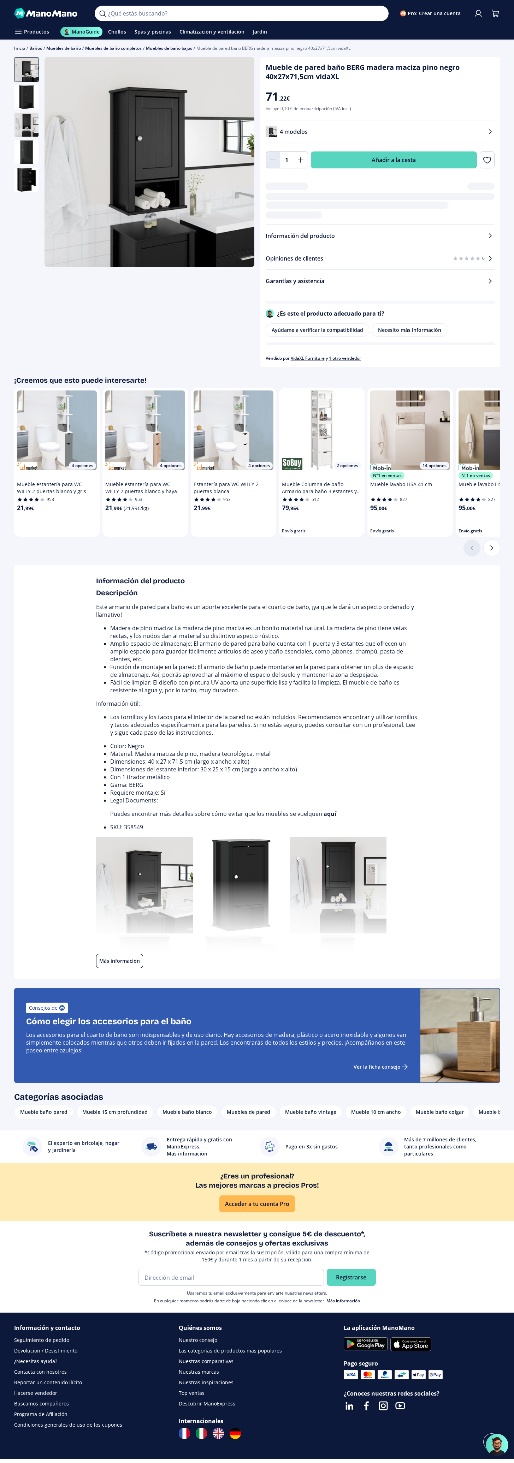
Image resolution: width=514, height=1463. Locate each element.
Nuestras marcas (199, 1371)
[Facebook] (366, 1405)
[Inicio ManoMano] (49, 13)
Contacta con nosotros (40, 1371)
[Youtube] (400, 1405)
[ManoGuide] (497, 1445)
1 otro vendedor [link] (345, 358)
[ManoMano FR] (184, 1433)
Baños (35, 48)
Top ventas (192, 1393)
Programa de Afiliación (40, 1414)
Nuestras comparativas (206, 1361)
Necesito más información (409, 330)
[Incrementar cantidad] (301, 159)
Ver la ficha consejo (377, 1066)
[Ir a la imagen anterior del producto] (58, 163)
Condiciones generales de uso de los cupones (68, 1424)
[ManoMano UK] (218, 1433)
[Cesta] (495, 13)
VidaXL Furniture (308, 358)
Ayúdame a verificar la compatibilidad (317, 330)
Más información (343, 1301)
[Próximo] (491, 547)
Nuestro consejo (198, 1340)
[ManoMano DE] (235, 1433)
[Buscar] (102, 13)
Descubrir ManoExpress (207, 1403)
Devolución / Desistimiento (45, 1350)
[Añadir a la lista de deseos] (487, 159)
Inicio (19, 48)
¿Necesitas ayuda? (35, 1361)
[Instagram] (383, 1405)
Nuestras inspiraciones (206, 1382)
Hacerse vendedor (35, 1393)
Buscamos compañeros (41, 1403)
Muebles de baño (63, 48)
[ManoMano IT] (201, 1433)
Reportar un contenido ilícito (48, 1382)
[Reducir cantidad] (273, 159)
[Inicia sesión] (478, 13)
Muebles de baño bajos (169, 48)
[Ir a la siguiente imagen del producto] (240, 163)
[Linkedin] (349, 1405)
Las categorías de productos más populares (230, 1350)
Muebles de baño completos (113, 48)
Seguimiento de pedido (41, 1340)
